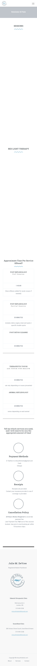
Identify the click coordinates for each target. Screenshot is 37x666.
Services (18, 661)
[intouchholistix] (4, 3)
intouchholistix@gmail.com (20, 611)
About (10, 661)
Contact (26, 661)
